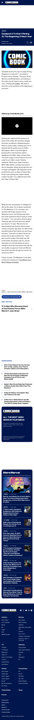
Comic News (5, 620)
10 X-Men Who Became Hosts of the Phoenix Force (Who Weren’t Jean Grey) (15, 308)
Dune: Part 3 (22, 634)
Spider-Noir (5, 652)
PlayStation (22, 657)
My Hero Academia (7, 683)
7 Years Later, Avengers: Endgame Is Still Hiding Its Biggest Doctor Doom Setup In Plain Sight (12, 512)
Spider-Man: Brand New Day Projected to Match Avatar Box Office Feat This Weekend (18, 386)
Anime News (5, 671)
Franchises (23, 668)
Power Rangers (23, 681)
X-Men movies (29, 291)
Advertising (5, 702)
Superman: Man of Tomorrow (23, 639)
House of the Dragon (7, 657)
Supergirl (21, 625)
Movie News (22, 620)
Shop (20, 690)
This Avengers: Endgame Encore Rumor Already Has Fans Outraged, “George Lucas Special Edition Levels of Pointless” (13, 551)
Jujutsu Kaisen (5, 678)
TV (3, 645)
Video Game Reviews (24, 650)
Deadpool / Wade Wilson (8, 291)
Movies (16, 291)
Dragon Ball (5, 674)
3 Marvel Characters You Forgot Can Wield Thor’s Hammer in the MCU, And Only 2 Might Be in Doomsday (12, 566)
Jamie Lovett (5, 41)
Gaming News (22, 647)
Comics (6, 494)
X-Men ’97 (4, 654)
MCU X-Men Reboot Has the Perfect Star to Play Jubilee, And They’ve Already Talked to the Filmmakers (17, 367)
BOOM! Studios (6, 634)
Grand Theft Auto (23, 683)
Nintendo (21, 652)
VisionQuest (5, 664)
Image (3, 629)
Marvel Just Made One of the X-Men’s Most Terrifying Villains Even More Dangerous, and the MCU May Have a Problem (16, 499)
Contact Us (5, 700)
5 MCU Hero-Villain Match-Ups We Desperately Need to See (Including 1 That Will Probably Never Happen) (17, 401)
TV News (4, 647)
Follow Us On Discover (11, 297)
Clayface (21, 631)
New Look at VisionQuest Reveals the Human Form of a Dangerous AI (12, 524)
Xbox (20, 654)
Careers (4, 707)
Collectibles (6, 690)
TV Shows (6, 520)
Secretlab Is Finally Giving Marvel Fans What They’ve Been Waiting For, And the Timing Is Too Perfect (12, 593)
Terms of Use (11, 437)
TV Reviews (5, 650)
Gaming (21, 645)
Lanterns (4, 659)
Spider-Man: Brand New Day (25, 628)
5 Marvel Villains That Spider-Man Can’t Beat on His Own (16, 394)
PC (19, 659)
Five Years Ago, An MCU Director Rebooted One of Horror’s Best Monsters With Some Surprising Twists (12, 537)
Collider (17, 83)
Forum (4, 695)
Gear (5, 588)
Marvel (4, 31)
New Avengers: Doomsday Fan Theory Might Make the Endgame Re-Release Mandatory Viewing (12, 580)
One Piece (4, 686)
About (3, 705)
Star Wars (21, 676)
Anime (4, 668)
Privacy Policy (6, 439)
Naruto (3, 681)
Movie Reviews (22, 622)
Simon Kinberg (21, 291)
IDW (3, 632)
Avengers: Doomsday (24, 636)
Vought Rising (5, 662)
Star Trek (21, 678)
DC (2, 627)
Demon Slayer (5, 676)
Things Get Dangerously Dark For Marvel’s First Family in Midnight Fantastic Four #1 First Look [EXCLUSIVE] (16, 376)
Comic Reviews (6, 622)
